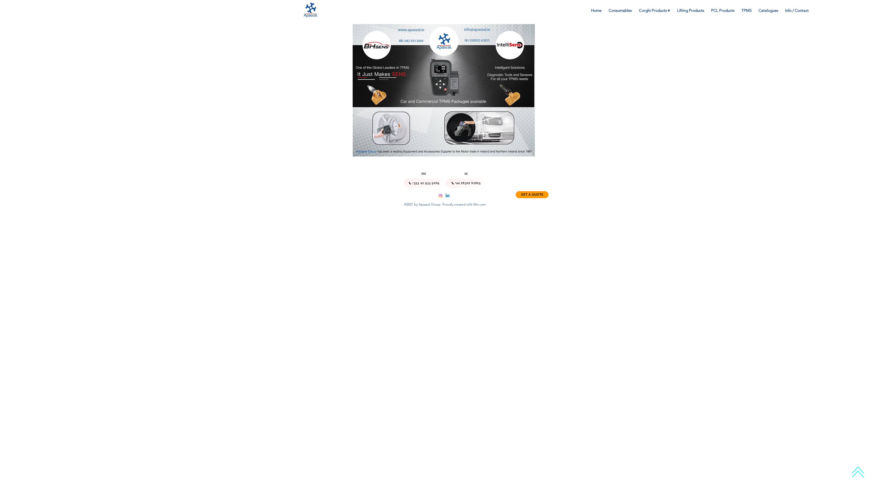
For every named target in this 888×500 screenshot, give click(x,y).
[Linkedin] (447, 196)
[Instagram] (440, 196)
